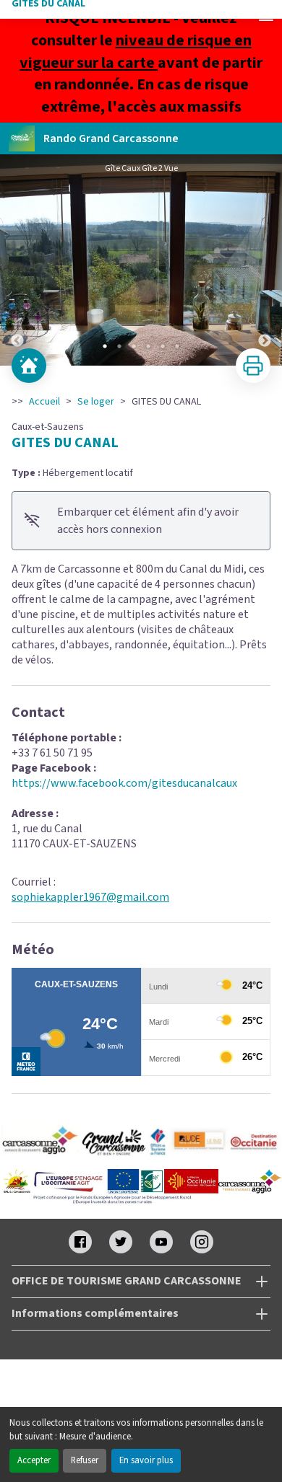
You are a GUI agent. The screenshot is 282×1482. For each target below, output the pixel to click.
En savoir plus (146, 1460)
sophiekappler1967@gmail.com (90, 897)
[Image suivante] (264, 260)
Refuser (84, 1460)
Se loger (95, 401)
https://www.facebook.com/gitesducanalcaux (124, 783)
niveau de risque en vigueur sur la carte (136, 51)
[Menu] (266, 16)
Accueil (44, 401)
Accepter (34, 1460)
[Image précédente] (17, 260)
